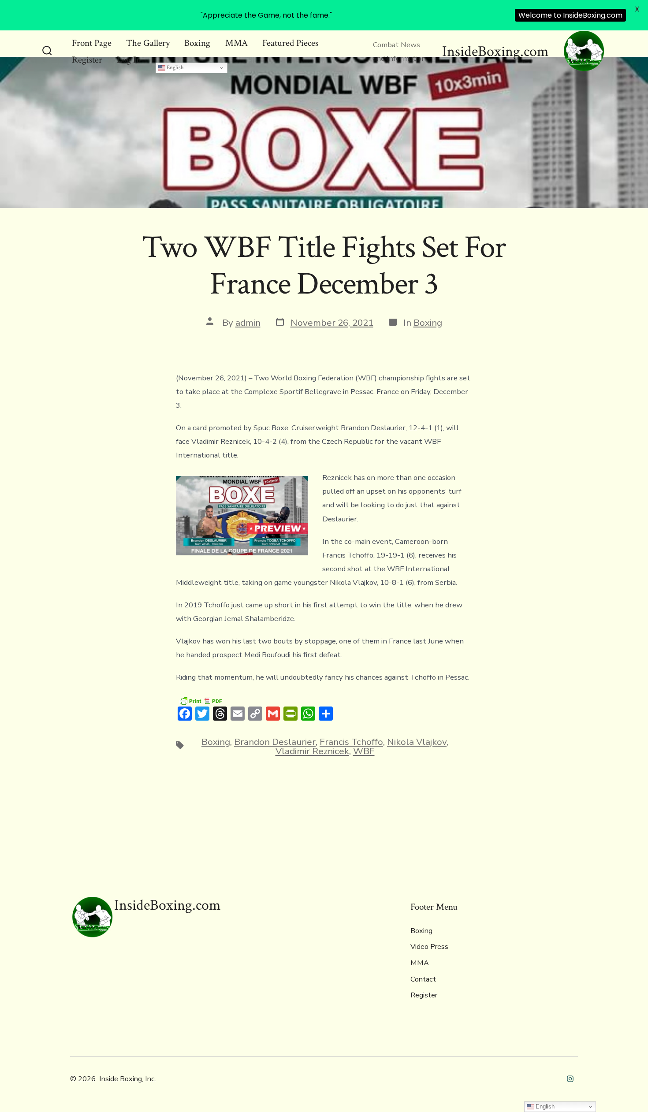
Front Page (92, 43)
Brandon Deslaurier (275, 742)
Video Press (429, 947)
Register (87, 60)
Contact (423, 979)
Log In (129, 60)
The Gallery (148, 43)
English (174, 67)
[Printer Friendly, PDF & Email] (200, 700)
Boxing (197, 43)
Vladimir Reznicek (312, 751)
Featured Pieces (290, 43)
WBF (364, 751)
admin (248, 322)
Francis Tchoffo (351, 742)
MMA (236, 43)
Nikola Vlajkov (417, 742)
